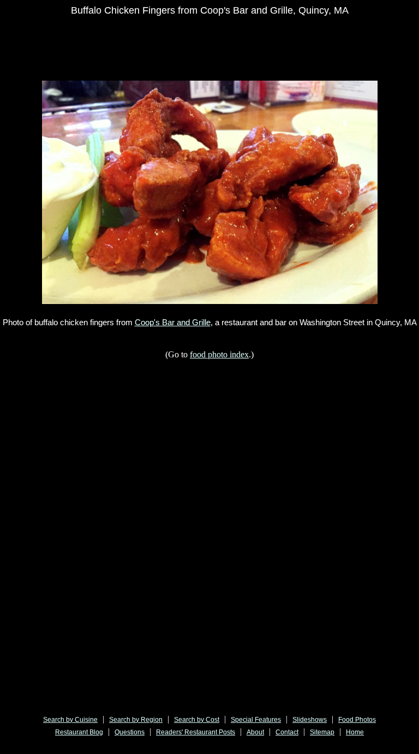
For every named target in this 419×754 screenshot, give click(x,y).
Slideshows (309, 719)
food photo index (219, 354)
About (255, 732)
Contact (287, 732)
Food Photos (357, 719)
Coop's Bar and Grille (173, 322)
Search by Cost (196, 719)
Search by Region (136, 719)
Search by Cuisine (70, 719)
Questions (130, 732)
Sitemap (322, 732)
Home (355, 732)
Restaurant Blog (79, 732)
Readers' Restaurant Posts (195, 732)
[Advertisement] (224, 50)
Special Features (256, 719)
